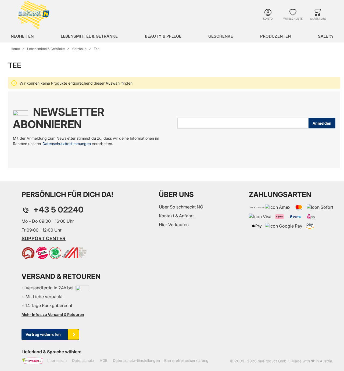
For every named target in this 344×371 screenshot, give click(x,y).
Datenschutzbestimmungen (66, 143)
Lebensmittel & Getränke (89, 36)
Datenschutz (83, 360)
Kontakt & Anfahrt (176, 215)
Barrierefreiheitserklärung (186, 360)
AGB (104, 360)
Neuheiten (22, 36)
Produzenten (275, 36)
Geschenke (220, 36)
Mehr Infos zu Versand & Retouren (53, 314)
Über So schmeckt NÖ (181, 207)
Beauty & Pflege (163, 36)
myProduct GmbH (273, 361)
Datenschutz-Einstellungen (136, 360)
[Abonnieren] (322, 123)
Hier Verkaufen (174, 224)
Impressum (57, 360)
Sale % (325, 36)
